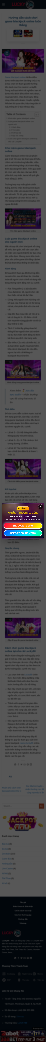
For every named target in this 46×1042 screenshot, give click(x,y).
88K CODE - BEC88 (23, 526)
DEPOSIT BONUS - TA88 (23, 533)
